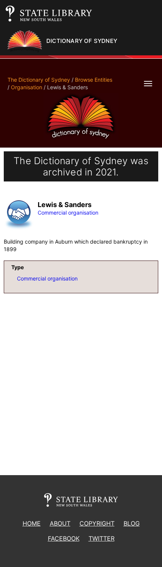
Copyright (97, 523)
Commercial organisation (68, 212)
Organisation (26, 87)
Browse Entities (93, 79)
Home (32, 523)
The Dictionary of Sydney (39, 79)
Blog (132, 523)
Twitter (102, 538)
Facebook (63, 538)
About (60, 523)
